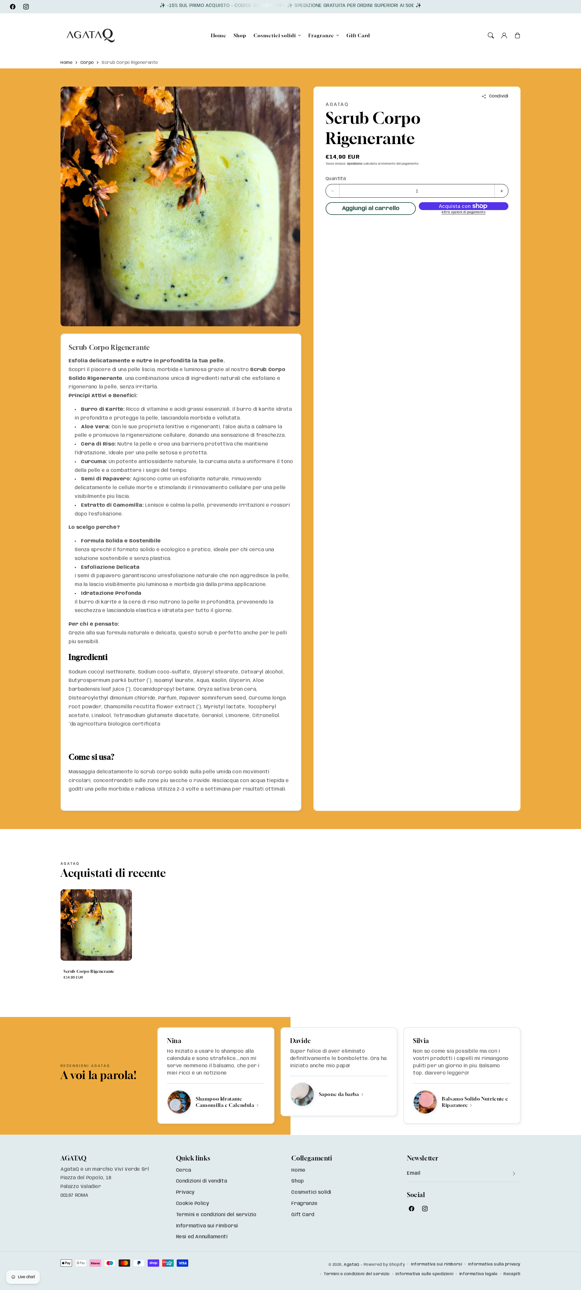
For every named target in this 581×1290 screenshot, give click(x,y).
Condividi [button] (498, 96)
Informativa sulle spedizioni (424, 1274)
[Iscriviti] (513, 1173)
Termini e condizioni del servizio (216, 1214)
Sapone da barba (339, 1094)
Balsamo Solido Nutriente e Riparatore (475, 1102)
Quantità (336, 178)
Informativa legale (478, 1274)
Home (66, 63)
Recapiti (512, 1274)
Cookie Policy (192, 1203)
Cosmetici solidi (275, 35)
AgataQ (351, 1265)
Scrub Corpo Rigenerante (130, 63)
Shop (297, 1181)
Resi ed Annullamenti (202, 1236)
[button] (490, 35)
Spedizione (355, 163)
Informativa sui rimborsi (207, 1226)
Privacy (185, 1192)
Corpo (87, 63)
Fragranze (321, 35)
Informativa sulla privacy (494, 1264)
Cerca (183, 1170)
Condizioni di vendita (201, 1181)
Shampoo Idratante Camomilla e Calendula (225, 1102)
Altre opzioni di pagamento (463, 212)
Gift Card (302, 1214)
